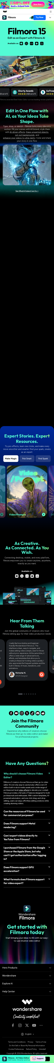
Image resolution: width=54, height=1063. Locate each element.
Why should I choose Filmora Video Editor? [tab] (23, 775)
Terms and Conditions (16, 1042)
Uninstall (42, 1049)
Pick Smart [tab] (27, 458)
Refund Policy (31, 1049)
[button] (20, 694)
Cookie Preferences (16, 1049)
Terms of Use (40, 1042)
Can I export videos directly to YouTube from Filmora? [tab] (20, 837)
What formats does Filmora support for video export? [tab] (24, 881)
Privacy (30, 1042)
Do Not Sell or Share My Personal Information (27, 1046)
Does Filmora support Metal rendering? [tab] (19, 825)
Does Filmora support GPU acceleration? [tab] (19, 869)
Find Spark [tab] (43, 458)
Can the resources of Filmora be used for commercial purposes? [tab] (24, 813)
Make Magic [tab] (11, 458)
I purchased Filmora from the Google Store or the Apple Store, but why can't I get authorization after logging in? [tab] (25, 853)
